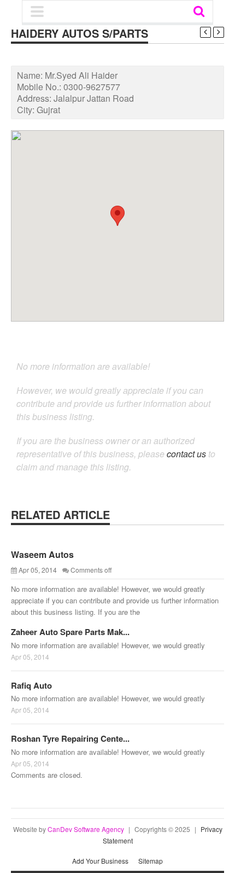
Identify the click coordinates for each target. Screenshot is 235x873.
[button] (117, 215)
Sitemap (150, 860)
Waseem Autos (42, 554)
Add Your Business (100, 860)
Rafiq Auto (31, 685)
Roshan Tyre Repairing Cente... (70, 738)
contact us (186, 453)
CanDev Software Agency (86, 829)
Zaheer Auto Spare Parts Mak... (70, 632)
